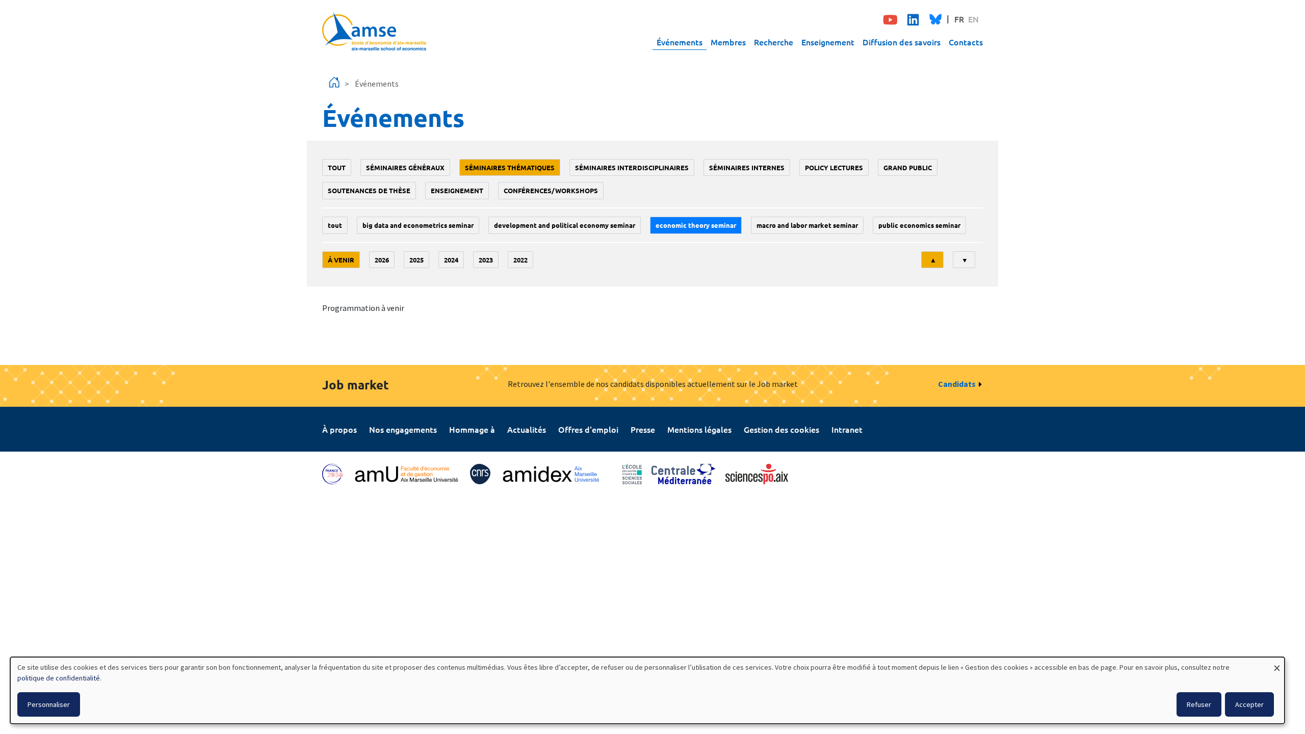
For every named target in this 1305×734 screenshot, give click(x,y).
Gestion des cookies (781, 429)
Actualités (526, 429)
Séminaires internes (747, 167)
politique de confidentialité (58, 678)
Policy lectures (834, 167)
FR (959, 18)
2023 (486, 259)
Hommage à (472, 429)
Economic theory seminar (696, 225)
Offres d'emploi (588, 429)
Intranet (847, 429)
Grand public (907, 167)
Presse (643, 429)
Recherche (773, 41)
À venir (341, 259)
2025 (416, 259)
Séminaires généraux (405, 167)
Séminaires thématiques (510, 167)
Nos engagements (403, 429)
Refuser (1199, 704)
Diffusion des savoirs (902, 41)
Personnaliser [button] (49, 704)
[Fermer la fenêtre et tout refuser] (1277, 663)
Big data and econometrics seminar (418, 225)
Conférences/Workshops (551, 190)
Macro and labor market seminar (807, 225)
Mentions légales (699, 429)
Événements (679, 41)
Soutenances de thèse (369, 190)
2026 (382, 259)
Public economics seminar (919, 225)
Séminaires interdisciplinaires (632, 167)
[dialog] (647, 690)
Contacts (966, 41)
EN (973, 18)
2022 (520, 259)
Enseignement (827, 41)
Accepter (1249, 704)
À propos (339, 429)
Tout (337, 167)
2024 (451, 259)
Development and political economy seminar (564, 225)
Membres (728, 41)
